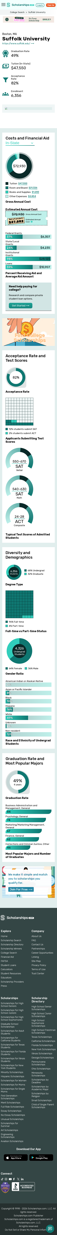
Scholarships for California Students (10, 1039)
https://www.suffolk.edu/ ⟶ (18, 43)
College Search (17, 12)
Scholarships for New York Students (12, 1066)
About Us (37, 936)
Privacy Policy (39, 965)
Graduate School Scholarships (9, 1025)
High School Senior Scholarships (41, 1008)
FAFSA (4, 961)
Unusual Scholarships (12, 1119)
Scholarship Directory (12, 944)
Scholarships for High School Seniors (12, 1004)
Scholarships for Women (13, 1080)
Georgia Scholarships (43, 1057)
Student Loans (8, 965)
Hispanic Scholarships (12, 1076)
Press (4, 985)
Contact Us (37, 944)
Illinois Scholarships (42, 1053)
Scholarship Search (11, 940)
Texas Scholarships (42, 1037)
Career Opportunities (42, 952)
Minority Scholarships (12, 1072)
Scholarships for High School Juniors (12, 1011)
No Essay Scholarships (13, 1115)
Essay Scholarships (11, 1110)
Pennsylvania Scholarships (38, 1063)
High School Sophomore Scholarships (38, 1023)
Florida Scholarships (42, 1045)
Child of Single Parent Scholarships (43, 1106)
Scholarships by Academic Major (40, 1088)
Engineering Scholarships (8, 1135)
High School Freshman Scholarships (44, 1031)
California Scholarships (43, 1041)
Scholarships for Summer (9, 1124)
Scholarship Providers (12, 981)
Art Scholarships (9, 1130)
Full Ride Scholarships (12, 1106)
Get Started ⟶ (20, 305)
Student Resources (11, 973)
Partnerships (38, 948)
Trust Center (38, 973)
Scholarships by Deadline (40, 1081)
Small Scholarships (42, 1100)
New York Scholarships (44, 1049)
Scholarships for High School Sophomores (12, 1018)
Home (4, 936)
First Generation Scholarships (9, 1097)
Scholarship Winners (11, 948)
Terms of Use (39, 969)
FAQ (34, 940)
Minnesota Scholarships (38, 1074)
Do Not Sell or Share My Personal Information (28, 1229)
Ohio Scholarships (41, 1068)
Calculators (7, 969)
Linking (35, 956)
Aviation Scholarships (12, 1141)
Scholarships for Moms (13, 1084)
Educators (6, 977)
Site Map (36, 961)
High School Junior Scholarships (41, 1015)
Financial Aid (7, 956)
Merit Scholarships (10, 1102)
